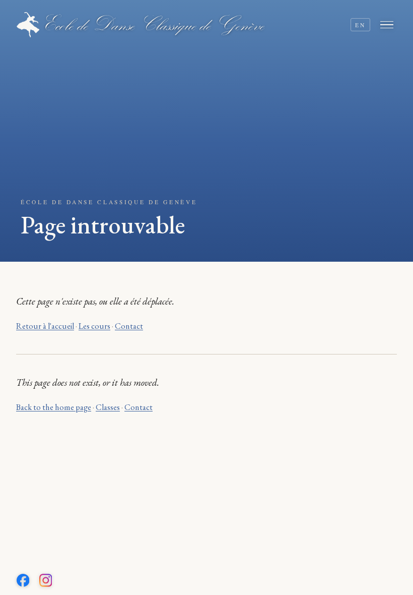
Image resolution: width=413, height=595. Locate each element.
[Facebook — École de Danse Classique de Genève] (23, 580)
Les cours (94, 326)
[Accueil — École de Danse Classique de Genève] (141, 24)
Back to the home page (53, 407)
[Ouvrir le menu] (388, 25)
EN (360, 25)
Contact (129, 326)
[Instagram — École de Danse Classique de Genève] (45, 580)
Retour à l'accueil (45, 326)
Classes (108, 407)
